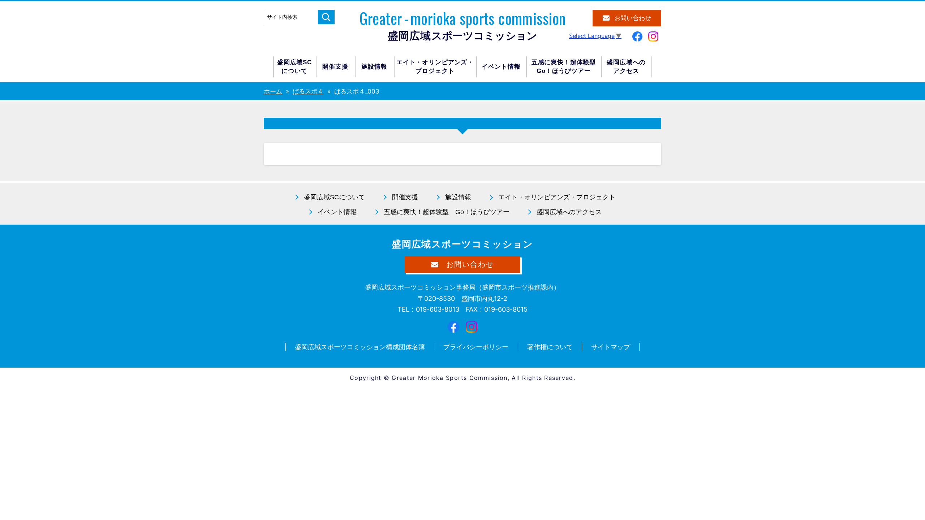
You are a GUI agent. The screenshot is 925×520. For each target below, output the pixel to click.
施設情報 (374, 66)
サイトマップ (610, 347)
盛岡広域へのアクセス (626, 66)
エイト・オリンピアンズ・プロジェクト (435, 66)
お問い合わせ (632, 18)
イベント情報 (501, 66)
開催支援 (335, 66)
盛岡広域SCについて (294, 66)
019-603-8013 (437, 309)
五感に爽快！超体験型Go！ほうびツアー (564, 66)
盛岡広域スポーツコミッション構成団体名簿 (360, 347)
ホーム (273, 91)
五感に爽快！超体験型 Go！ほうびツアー (446, 212)
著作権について (550, 347)
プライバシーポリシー (475, 347)
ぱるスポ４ (308, 91)
